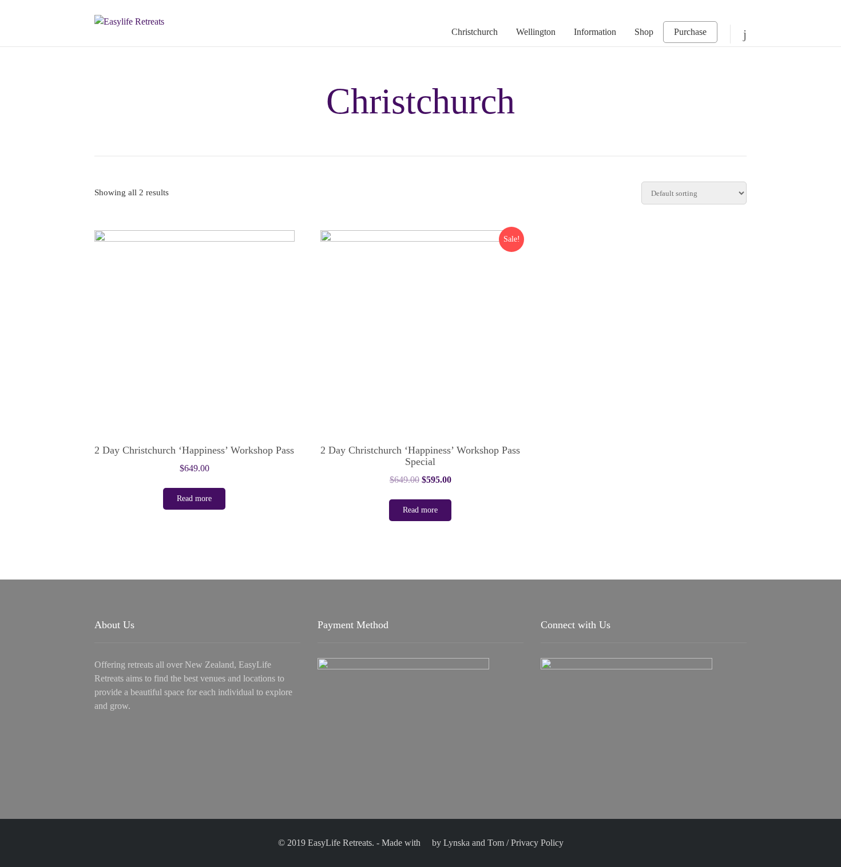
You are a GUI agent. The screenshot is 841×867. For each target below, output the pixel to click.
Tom (495, 843)
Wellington (536, 32)
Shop (643, 32)
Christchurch (474, 32)
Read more (194, 498)
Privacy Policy (537, 843)
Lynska (456, 843)
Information (595, 32)
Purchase (690, 32)
